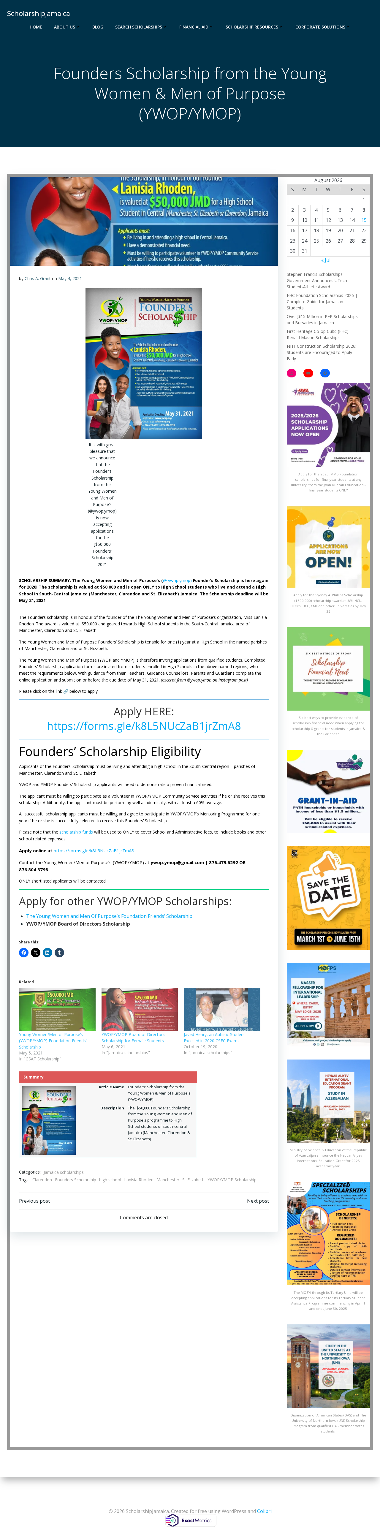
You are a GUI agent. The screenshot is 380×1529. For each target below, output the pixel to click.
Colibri (264, 1511)
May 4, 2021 (70, 278)
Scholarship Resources (252, 27)
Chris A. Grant (38, 278)
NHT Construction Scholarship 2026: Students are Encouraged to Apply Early (321, 352)
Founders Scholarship (75, 1179)
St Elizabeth (193, 1179)
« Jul (325, 260)
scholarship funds (76, 832)
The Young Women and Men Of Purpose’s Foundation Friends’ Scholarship (109, 916)
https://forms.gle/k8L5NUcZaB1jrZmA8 (144, 726)
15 (364, 220)
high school (110, 1179)
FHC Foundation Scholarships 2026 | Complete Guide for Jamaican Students (322, 301)
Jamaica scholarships (64, 1172)
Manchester (167, 1179)
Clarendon (42, 1179)
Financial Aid (193, 27)
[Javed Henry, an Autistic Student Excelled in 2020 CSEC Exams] (222, 1009)
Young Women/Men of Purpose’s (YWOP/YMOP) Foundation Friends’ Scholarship (52, 1041)
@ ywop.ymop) (177, 580)
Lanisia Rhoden (138, 1179)
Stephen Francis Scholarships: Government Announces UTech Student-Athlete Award (317, 280)
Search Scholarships (138, 27)
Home (36, 27)
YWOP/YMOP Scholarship (232, 1179)
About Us (64, 27)
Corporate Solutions (320, 27)
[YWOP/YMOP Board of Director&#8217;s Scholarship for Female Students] (140, 1009)
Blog (97, 27)
